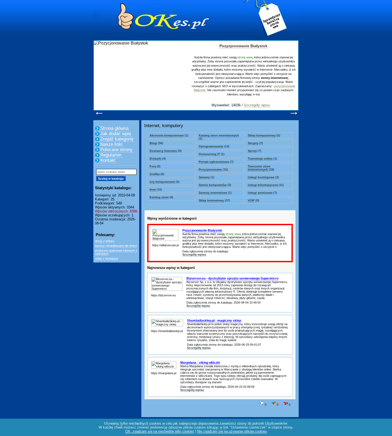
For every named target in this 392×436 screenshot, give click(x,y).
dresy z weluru (104, 241)
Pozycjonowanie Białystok (243, 46)
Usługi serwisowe (260, 192)
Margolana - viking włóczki (200, 363)
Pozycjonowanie (210, 169)
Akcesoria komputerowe (167, 135)
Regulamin (110, 155)
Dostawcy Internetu (163, 150)
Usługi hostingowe (261, 177)
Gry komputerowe (162, 181)
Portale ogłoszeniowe (214, 161)
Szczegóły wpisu (257, 105)
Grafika (155, 174)
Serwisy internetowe (213, 192)
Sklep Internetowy (211, 200)
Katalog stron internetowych (219, 135)
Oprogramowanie (211, 146)
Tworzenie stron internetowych (259, 168)
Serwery (204, 177)
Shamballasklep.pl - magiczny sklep (214, 320)
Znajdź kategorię (116, 139)
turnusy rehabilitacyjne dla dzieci (116, 245)
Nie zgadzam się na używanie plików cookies (232, 431)
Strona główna (114, 128)
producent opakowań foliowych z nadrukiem (116, 252)
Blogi (153, 143)
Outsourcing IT (209, 154)
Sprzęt (252, 150)
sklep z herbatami (106, 258)
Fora (153, 166)
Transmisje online (260, 158)
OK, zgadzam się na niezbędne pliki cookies (159, 431)
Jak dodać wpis (115, 133)
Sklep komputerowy (262, 135)
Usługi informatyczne (263, 185)
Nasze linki (111, 144)
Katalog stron (159, 197)
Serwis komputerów (213, 185)
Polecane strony (116, 149)
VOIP (251, 200)
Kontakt (107, 160)
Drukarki (155, 158)
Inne (153, 189)
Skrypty (253, 143)
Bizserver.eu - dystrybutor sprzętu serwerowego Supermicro (232, 278)
